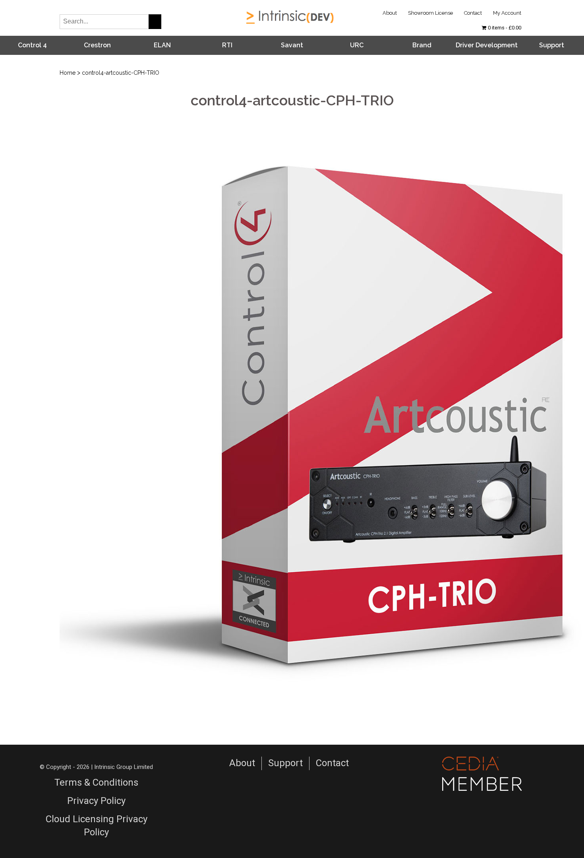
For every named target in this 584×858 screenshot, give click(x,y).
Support (551, 45)
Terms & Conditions (96, 782)
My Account (507, 13)
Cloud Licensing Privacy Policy (96, 825)
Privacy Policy (96, 800)
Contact (473, 13)
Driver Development (487, 45)
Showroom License (430, 13)
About (390, 13)
